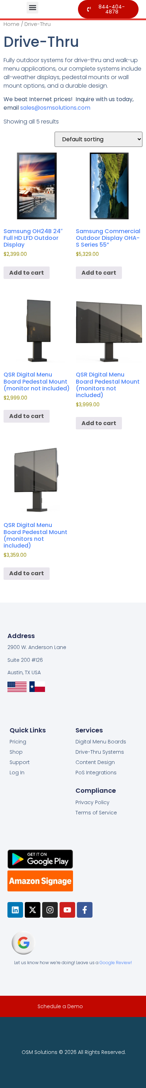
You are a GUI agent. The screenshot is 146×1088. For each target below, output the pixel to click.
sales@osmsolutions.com (55, 108)
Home (11, 24)
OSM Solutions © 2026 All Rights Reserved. (74, 1052)
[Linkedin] (15, 910)
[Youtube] (67, 910)
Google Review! (116, 963)
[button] (32, 7)
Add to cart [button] (26, 273)
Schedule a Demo (60, 1006)
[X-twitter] (32, 910)
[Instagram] (50, 910)
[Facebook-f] (84, 910)
